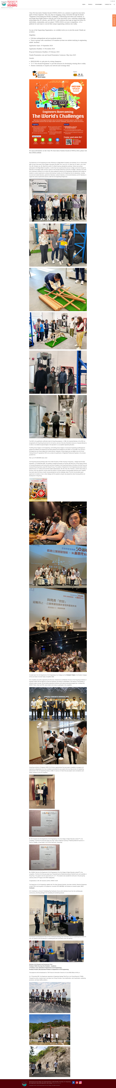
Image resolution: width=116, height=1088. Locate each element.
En (111, 1)
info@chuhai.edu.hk (56, 1083)
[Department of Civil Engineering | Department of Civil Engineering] (12, 3)
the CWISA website (35, 152)
